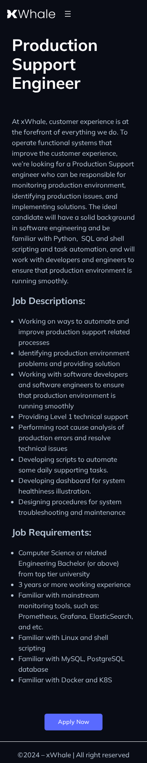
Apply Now (73, 722)
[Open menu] (68, 14)
